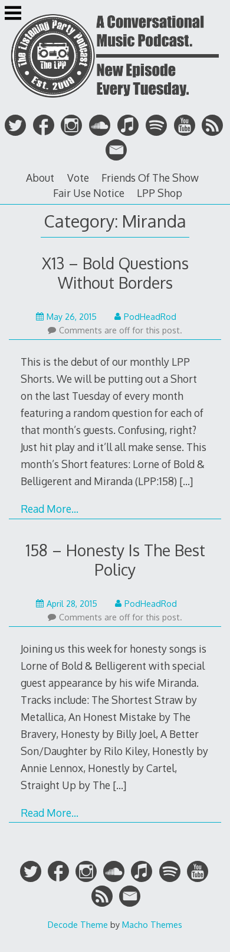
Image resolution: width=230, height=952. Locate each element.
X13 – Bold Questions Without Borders (115, 272)
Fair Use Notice (88, 192)
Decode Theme (78, 924)
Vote (78, 177)
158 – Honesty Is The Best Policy (115, 559)
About (40, 177)
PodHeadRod (150, 317)
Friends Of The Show (150, 177)
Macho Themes (152, 924)
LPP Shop (159, 192)
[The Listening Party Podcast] (115, 102)
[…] (186, 481)
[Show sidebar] (13, 14)
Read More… (49, 508)
